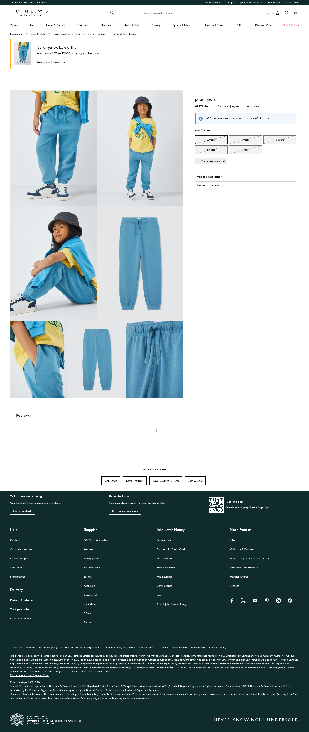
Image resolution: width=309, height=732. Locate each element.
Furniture (82, 25)
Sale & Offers (291, 25)
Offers (87, 613)
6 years (239, 150)
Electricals (106, 25)
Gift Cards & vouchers (96, 540)
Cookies (163, 647)
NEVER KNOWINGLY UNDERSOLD (31, 2)
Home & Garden (55, 25)
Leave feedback (22, 511)
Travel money (164, 558)
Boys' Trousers (96, 33)
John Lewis (110, 480)
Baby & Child (38, 33)
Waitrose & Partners (242, 549)
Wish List (89, 585)
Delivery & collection (22, 600)
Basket (87, 576)
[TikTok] (290, 601)
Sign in (270, 13)
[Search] (112, 13)
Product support (20, 558)
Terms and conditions (22, 647)
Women (14, 25)
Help (230, 2)
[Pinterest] (267, 601)
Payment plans (165, 540)
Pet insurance (165, 576)
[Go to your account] (277, 13)
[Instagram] (278, 601)
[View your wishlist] (286, 13)
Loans (160, 595)
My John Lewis (274, 2)
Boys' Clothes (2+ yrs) (66, 33)
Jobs (232, 540)
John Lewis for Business (244, 567)
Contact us (16, 540)
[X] (243, 601)
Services (88, 549)
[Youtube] (255, 601)
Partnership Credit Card (171, 549)
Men (31, 25)
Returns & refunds (20, 618)
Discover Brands (264, 25)
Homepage (16, 33)
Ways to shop (212, 2)
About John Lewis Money (172, 604)
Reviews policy (217, 647)
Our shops (16, 567)
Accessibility (198, 647)
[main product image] (25, 54)
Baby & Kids (132, 25)
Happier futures (239, 576)
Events (87, 622)
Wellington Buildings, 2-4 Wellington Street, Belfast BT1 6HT (142, 667)
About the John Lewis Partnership (250, 558)
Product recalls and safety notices (81, 647)
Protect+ (235, 585)
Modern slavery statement (119, 647)
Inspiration (89, 604)
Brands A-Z (90, 595)
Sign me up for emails (125, 511)
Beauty (156, 25)
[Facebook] (232, 601)
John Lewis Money (249, 2)
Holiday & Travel (214, 25)
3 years (239, 140)
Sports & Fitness (183, 25)
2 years (205, 140)
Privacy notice (147, 647)
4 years (273, 140)
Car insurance (164, 585)
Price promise (18, 576)
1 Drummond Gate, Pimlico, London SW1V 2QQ (54, 659)
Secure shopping (48, 647)
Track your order (19, 609)
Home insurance (166, 567)
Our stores (292, 2)
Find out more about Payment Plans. (29, 675)
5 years (205, 150)
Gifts (239, 25)
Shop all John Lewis (125, 33)
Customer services (21, 549)
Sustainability (179, 647)
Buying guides (91, 558)
